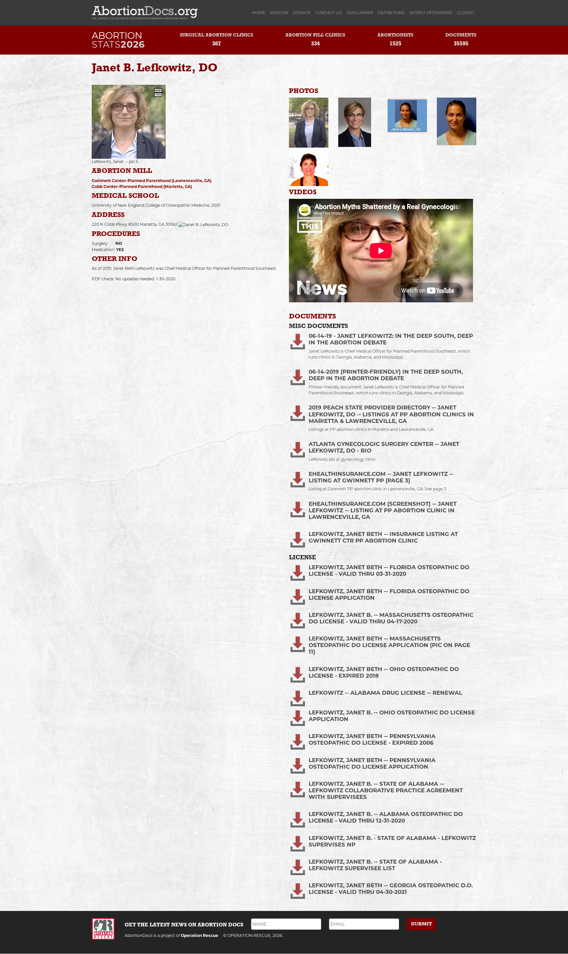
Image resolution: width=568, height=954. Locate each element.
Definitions (391, 12)
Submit (421, 924)
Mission (279, 12)
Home (260, 12)
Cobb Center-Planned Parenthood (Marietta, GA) (142, 186)
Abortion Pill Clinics (315, 35)
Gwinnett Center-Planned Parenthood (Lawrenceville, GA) (151, 180)
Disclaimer (360, 12)
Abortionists (395, 35)
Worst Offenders (431, 12)
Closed (465, 12)
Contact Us (328, 12)
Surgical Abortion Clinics (216, 35)
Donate (302, 12)
